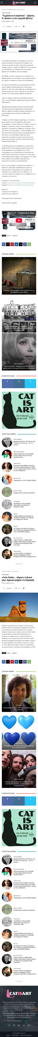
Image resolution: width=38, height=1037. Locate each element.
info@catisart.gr (26, 1021)
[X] (8, 244)
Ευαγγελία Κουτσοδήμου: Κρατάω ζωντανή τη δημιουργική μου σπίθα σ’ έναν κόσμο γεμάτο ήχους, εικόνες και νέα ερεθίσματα (25, 468)
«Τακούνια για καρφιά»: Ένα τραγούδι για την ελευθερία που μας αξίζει (19, 291)
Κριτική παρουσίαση (19, 451)
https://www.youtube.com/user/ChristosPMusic (21, 183)
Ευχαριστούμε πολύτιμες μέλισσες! (24, 493)
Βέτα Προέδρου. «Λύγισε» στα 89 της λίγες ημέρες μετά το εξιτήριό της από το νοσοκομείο (19, 367)
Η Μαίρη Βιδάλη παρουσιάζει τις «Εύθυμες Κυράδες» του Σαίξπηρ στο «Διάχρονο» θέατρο (24, 517)
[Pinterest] (12, 244)
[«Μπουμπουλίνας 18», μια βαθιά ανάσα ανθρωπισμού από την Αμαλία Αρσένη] (7, 455)
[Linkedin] (16, 244)
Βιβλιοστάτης (17, 478)
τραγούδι (14, 235)
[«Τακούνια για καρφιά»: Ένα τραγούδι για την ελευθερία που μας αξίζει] (19, 276)
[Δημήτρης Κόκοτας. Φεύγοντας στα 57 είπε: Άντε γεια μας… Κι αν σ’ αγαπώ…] (7, 442)
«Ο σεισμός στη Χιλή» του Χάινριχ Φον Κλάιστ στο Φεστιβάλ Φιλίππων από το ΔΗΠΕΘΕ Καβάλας (25, 530)
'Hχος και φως (21, 9)
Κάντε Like (8, 379)
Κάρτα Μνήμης (19, 363)
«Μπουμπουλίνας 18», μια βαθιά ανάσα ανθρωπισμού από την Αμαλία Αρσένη (23, 455)
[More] (24, 26)
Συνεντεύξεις (17, 463)
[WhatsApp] (29, 244)
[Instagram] (14, 1025)
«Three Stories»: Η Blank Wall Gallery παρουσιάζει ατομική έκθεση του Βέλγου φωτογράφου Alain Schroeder (25, 542)
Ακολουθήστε (19, 379)
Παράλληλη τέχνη (11, 9)
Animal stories (18, 490)
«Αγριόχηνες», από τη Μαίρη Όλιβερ (25, 480)
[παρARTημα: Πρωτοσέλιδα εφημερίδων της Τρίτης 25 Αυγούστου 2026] (7, 504)
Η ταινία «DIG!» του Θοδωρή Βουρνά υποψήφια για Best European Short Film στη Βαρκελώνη (25, 554)
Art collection (18, 537)
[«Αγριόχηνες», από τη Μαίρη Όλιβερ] (7, 479)
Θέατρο (16, 513)
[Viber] (25, 244)
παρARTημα (17, 501)
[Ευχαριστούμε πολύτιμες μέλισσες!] (7, 492)
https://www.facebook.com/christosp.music (20, 185)
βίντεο (9, 235)
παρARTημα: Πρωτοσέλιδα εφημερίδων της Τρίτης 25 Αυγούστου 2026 (22, 505)
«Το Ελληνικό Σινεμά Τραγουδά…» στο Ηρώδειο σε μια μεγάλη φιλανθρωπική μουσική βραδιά (19, 328)
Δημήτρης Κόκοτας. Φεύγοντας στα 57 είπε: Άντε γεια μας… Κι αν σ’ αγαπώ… (24, 443)
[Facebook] (4, 244)
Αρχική (4, 9)
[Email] (21, 244)
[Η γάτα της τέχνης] (19, 2)
